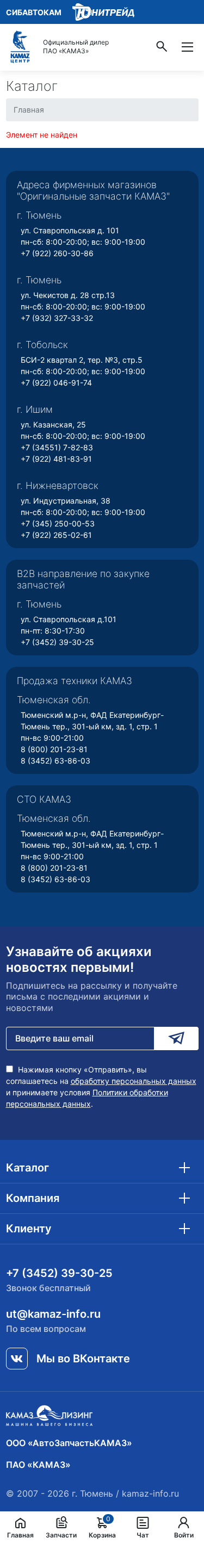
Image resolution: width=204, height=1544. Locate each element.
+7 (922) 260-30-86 (57, 253)
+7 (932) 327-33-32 (57, 318)
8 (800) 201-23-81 (54, 749)
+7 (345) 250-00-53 (58, 523)
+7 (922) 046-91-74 (56, 382)
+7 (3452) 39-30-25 (57, 642)
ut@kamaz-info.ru (53, 1313)
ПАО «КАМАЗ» (38, 1464)
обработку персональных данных (133, 1081)
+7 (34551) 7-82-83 (57, 447)
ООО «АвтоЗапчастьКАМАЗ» (69, 1442)
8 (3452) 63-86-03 (55, 760)
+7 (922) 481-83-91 (56, 458)
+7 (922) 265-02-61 (56, 535)
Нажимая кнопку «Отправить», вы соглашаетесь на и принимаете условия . (101, 1086)
